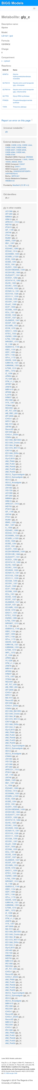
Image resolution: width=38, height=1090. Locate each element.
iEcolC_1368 (11, 304)
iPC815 (8, 227)
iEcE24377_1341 (12, 275)
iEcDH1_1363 (11, 267)
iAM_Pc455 (10, 469)
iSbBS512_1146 (12, 346)
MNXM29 (29, 157)
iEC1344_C (10, 455)
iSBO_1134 (10, 349)
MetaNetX (16, 185)
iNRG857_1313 (12, 341)
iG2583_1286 (11, 336)
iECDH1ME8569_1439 (15, 269)
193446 (8, 161)
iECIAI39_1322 (12, 288)
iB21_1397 (10, 243)
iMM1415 (9, 389)
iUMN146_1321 (12, 362)
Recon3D (9, 429)
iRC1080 (9, 400)
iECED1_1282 (11, 277)
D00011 (18, 166)
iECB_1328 (10, 259)
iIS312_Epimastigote (14, 477)
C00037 (22, 164)
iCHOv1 (8, 418)
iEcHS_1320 (10, 283)
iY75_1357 (10, 402)
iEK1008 (9, 431)
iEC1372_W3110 (12, 447)
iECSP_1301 (11, 322)
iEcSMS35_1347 (12, 320)
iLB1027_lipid (7, 35)
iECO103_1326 (12, 293)
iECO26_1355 (11, 299)
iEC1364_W (10, 445)
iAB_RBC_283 (11, 413)
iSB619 (8, 219)
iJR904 (8, 376)
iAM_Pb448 (10, 466)
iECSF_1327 (11, 317)
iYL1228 (9, 378)
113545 (24, 159)
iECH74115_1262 (13, 280)
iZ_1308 (9, 373)
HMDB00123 (10, 180)
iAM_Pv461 (10, 463)
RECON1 (9, 408)
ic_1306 (9, 245)
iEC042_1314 (11, 251)
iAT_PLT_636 (11, 410)
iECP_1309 (10, 306)
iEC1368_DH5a (12, 453)
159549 (31, 159)
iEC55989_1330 (12, 253)
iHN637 (8, 397)
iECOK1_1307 (11, 301)
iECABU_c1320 (12, 256)
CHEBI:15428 (10, 147)
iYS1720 (9, 490)
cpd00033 (22, 169)
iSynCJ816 (10, 458)
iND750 (8, 224)
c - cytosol (5, 60)
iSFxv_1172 (10, 357)
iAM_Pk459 (10, 471)
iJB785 (8, 426)
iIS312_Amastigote (13, 482)
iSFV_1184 (10, 354)
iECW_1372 (10, 328)
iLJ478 (8, 394)
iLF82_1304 (10, 338)
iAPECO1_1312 (12, 221)
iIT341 (8, 235)
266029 (14, 161)
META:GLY (15, 176)
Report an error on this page (16, 120)
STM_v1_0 (10, 381)
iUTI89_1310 (11, 368)
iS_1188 (9, 344)
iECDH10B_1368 (12, 272)
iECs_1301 (10, 312)
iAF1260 (9, 213)
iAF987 (8, 384)
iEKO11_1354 (11, 330)
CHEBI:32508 (21, 150)
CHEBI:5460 (20, 152)
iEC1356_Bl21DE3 (13, 439)
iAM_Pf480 (10, 461)
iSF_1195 (9, 229)
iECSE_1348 (11, 315)
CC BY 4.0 (24, 185)
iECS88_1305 (11, 309)
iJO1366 (9, 211)
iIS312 (8, 479)
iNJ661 (8, 237)
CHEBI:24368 (21, 147)
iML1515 (9, 424)
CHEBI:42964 (10, 152)
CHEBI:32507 (10, 150)
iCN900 (8, 485)
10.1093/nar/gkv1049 (10, 1073)
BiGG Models (12, 2)
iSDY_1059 (10, 352)
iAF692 (8, 392)
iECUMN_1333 (12, 325)
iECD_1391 (10, 264)
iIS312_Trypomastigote (15, 474)
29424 (20, 161)
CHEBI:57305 (10, 154)
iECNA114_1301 (12, 291)
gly (6, 131)
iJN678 (8, 386)
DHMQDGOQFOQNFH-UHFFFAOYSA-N (18, 172)
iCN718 (8, 450)
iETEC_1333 (11, 333)
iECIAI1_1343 (11, 285)
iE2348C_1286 (12, 248)
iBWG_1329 (10, 240)
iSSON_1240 (11, 360)
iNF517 (8, 421)
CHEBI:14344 (27, 145)
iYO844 (8, 405)
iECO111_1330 (12, 296)
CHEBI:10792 (16, 145)
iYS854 (8, 437)
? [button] (31, 120)
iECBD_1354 (11, 261)
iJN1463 (9, 487)
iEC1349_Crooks (12, 442)
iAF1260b (9, 415)
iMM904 (9, 216)
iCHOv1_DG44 (12, 434)
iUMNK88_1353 (12, 365)
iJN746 (8, 232)
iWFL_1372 (10, 370)
